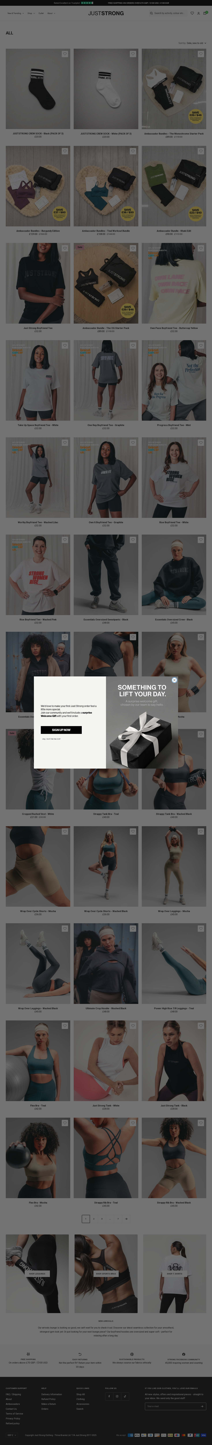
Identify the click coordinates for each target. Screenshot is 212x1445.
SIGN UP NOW (61, 730)
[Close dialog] (174, 680)
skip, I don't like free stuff (51, 739)
